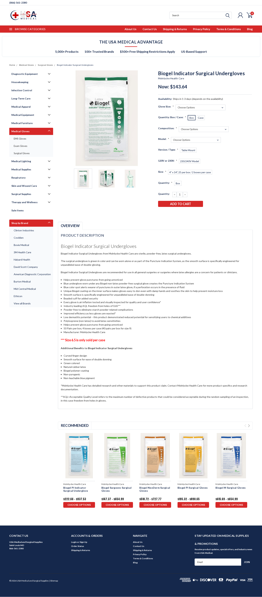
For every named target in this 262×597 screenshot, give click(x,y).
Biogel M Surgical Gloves (230, 487)
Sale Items (17, 210)
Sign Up (83, 542)
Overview (70, 225)
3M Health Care (22, 252)
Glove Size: (166, 106)
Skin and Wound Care (24, 185)
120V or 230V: (167, 160)
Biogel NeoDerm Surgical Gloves (154, 489)
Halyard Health (22, 259)
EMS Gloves (20, 138)
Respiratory (18, 177)
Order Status (77, 546)
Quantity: (165, 182)
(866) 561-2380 (18, 2)
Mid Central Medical (25, 288)
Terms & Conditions (228, 29)
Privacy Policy (201, 29)
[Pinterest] (190, 213)
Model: (163, 138)
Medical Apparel (21, 106)
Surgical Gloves (45, 65)
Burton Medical (22, 281)
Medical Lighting (21, 161)
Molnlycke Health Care (171, 78)
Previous (62, 118)
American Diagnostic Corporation (32, 274)
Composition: (167, 128)
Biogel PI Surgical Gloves (193, 487)
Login (74, 542)
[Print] (172, 213)
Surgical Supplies (21, 193)
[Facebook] (160, 213)
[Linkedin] (184, 213)
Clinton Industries (24, 230)
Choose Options (79, 504)
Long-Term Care (20, 98)
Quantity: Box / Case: (172, 117)
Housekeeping (19, 82)
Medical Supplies (21, 169)
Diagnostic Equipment (24, 73)
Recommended (75, 425)
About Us (130, 29)
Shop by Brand (19, 223)
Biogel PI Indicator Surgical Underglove (75, 489)
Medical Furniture (22, 123)
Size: (162, 171)
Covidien (19, 237)
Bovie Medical (21, 244)
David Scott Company (26, 266)
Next (151, 118)
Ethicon (18, 296)
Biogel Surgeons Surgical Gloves (116, 489)
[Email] (166, 213)
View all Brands (22, 303)
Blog (250, 29)
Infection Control (21, 90)
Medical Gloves (26, 65)
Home (12, 65)
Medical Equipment (22, 114)
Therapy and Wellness (24, 202)
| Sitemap (53, 580)
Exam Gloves (20, 146)
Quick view (79, 455)
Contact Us (150, 29)
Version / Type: (168, 149)
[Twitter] (178, 213)
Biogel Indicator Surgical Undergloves (75, 65)
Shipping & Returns (175, 29)
